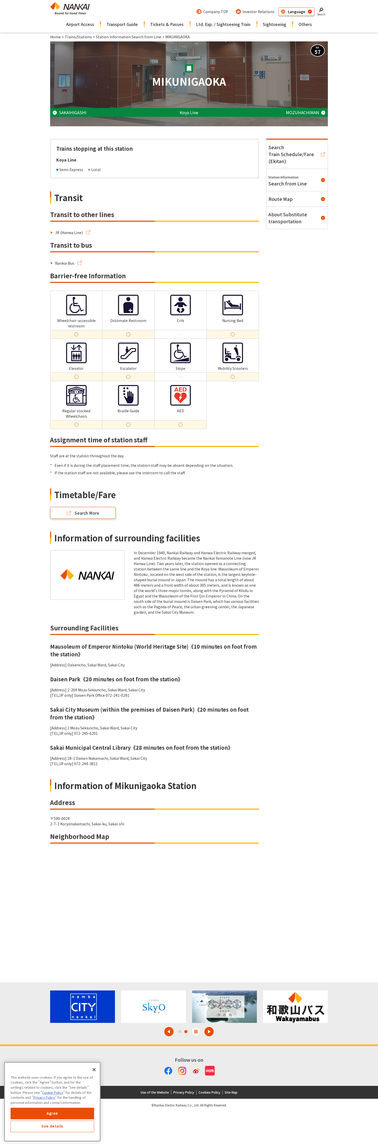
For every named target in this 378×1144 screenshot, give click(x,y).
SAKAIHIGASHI (72, 112)
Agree (52, 1113)
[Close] (94, 1069)
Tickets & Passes (167, 24)
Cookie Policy (52, 1092)
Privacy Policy (183, 1092)
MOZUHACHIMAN (302, 112)
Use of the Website (155, 1092)
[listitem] (70, 232)
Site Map (231, 1092)
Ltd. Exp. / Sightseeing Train (223, 24)
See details (52, 1126)
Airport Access (80, 24)
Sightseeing (274, 24)
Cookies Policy (209, 1092)
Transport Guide (122, 24)
